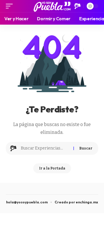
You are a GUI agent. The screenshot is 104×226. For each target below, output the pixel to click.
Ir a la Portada (52, 168)
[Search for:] (44, 148)
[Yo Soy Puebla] (52, 6)
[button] (11, 6)
